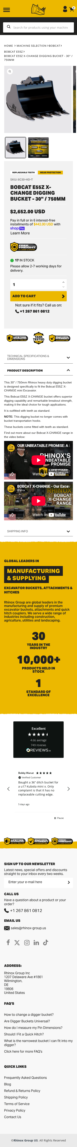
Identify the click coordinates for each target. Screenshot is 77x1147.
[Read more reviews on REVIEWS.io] (38, 750)
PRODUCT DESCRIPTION (25, 370)
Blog (7, 1084)
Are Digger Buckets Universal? (27, 1021)
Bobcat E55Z (13, 51)
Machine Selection (32, 45)
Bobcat (54, 45)
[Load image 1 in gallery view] (15, 147)
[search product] (8, 27)
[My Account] (65, 11)
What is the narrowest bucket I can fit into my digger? (38, 1043)
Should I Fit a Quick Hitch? (24, 1034)
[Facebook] (8, 942)
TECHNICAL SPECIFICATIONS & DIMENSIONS (28, 357)
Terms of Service (17, 1104)
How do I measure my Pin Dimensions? (33, 1028)
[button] (9, 789)
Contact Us (12, 1117)
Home (8, 45)
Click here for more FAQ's (23, 1051)
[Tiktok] (45, 942)
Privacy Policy (14, 1110)
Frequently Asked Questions (25, 1078)
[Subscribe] (68, 882)
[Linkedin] (36, 942)
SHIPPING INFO (17, 531)
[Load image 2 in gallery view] (38, 147)
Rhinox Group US (26, 1140)
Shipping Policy (16, 1097)
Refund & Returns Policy (22, 1091)
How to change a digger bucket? (29, 1015)
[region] (38, 789)
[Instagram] (27, 942)
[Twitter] (17, 942)
